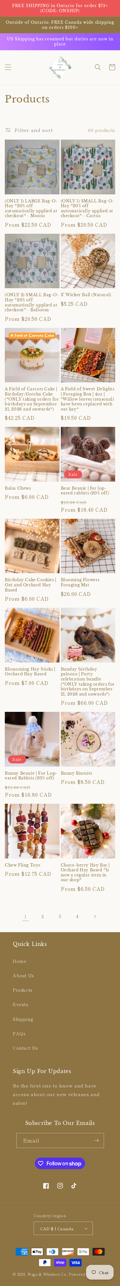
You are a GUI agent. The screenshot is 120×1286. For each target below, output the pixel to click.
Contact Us (25, 1048)
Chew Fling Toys (22, 865)
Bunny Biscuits (76, 773)
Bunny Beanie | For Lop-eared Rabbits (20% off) (31, 776)
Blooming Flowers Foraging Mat (80, 582)
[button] (8, 67)
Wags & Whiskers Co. (48, 1274)
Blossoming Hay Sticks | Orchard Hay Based (30, 672)
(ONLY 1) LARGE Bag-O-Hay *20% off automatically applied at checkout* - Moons (31, 208)
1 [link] (25, 916)
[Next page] (95, 916)
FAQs (19, 1033)
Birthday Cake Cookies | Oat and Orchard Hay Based (30, 584)
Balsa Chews (18, 488)
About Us (23, 975)
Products (23, 990)
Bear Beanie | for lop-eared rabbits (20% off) (85, 491)
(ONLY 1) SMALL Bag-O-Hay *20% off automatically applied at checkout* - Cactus (88, 208)
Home (19, 961)
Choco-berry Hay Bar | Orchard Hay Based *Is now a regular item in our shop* (85, 873)
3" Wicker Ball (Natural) (86, 294)
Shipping (23, 1019)
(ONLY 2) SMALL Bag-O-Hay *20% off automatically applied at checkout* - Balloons (32, 302)
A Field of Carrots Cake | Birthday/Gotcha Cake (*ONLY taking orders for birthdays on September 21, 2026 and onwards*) (32, 399)
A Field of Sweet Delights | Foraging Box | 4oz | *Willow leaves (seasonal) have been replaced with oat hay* (88, 399)
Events (20, 1004)
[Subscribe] (97, 1140)
